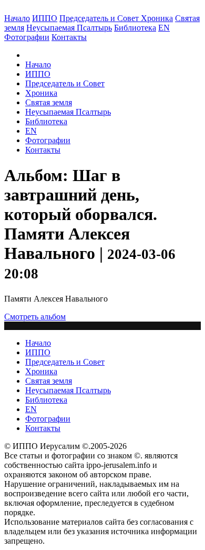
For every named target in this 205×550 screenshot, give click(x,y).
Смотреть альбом (35, 316)
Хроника (157, 18)
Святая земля (48, 102)
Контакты (42, 149)
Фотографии (47, 140)
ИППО (44, 18)
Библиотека (135, 27)
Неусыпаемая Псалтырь (69, 27)
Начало (17, 18)
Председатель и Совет (100, 18)
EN (164, 27)
